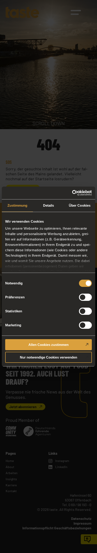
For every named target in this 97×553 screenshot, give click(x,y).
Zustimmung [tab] (17, 205)
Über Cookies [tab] (79, 205)
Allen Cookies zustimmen (48, 345)
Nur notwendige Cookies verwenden (48, 357)
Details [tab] (48, 205)
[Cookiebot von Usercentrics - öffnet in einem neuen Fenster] (72, 193)
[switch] (85, 297)
